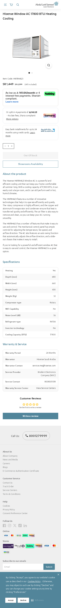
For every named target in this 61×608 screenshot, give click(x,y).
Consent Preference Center (15, 513)
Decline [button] (23, 600)
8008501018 (50, 381)
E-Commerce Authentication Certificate (21, 471)
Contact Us (7, 483)
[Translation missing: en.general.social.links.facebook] (4, 525)
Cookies (6, 506)
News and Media (10, 459)
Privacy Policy (9, 509)
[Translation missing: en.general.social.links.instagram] (9, 525)
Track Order (8, 486)
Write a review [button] (31, 416)
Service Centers (10, 490)
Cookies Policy (34, 581)
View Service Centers (46, 388)
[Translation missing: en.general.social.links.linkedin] (25, 525)
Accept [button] (11, 600)
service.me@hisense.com (44, 365)
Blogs (5, 467)
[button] (37, 600)
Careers (6, 463)
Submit (49, 567)
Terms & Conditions (11, 494)
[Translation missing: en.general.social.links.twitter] (14, 525)
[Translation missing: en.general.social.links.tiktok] (20, 525)
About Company (10, 456)
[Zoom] (49, 65)
